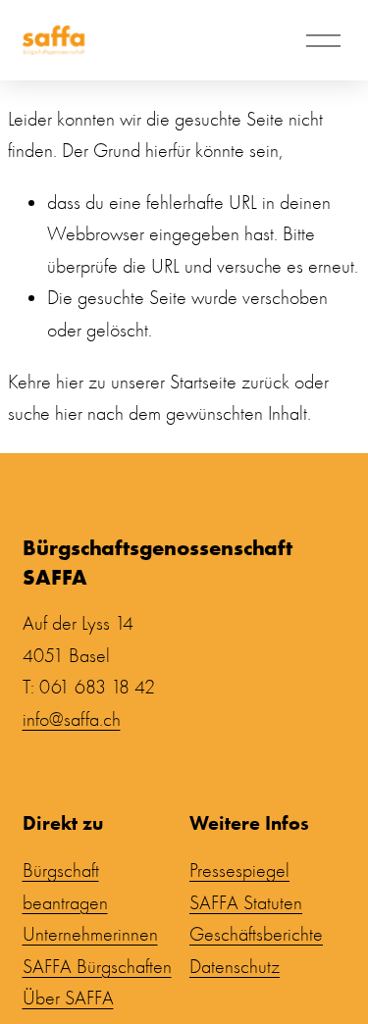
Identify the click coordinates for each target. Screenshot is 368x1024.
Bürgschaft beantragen (65, 886)
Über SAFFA (68, 998)
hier (69, 382)
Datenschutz (234, 966)
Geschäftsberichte (256, 934)
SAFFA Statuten (245, 903)
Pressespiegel (239, 870)
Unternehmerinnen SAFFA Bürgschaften (97, 950)
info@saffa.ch (72, 719)
